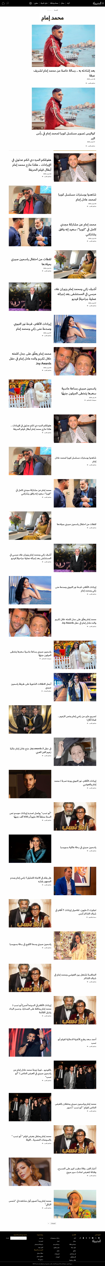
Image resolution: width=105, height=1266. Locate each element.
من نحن (41, 1238)
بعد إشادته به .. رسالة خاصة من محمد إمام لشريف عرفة (64, 73)
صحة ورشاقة (54, 3)
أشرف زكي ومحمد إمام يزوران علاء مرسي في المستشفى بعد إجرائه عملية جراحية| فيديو (75, 294)
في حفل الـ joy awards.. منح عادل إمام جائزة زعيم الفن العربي (30, 750)
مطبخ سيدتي (40, 1256)
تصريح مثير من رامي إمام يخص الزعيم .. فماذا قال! (77, 718)
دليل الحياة (44, 3)
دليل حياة (73, 1247)
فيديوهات (57, 1254)
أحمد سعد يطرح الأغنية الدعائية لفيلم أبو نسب (77, 1041)
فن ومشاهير (73, 1254)
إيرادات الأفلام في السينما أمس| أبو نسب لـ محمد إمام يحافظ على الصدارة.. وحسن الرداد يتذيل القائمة (30, 1008)
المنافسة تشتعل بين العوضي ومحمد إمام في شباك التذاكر (75, 976)
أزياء (68, 3)
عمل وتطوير (56, 1247)
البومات (57, 1257)
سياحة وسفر (56, 1244)
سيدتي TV (40, 1259)
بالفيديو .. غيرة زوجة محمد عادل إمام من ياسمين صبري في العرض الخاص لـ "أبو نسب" (32, 1073)
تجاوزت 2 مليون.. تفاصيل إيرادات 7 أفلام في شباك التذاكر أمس (75, 912)
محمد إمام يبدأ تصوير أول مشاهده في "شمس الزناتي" (30, 1202)
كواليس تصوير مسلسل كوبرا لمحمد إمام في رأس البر (65, 136)
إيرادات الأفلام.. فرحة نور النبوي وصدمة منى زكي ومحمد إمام (32, 326)
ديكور (58, 1251)
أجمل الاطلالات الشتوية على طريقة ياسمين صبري (31, 686)
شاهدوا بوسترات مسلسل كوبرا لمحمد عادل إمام (77, 197)
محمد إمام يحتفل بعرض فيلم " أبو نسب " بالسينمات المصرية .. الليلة (31, 1138)
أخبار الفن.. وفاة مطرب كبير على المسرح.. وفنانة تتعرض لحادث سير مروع (76, 1170)
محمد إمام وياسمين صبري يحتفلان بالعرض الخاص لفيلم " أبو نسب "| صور (75, 1106)
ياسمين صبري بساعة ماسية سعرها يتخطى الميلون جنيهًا (78, 391)
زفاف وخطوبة (72, 1260)
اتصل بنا (41, 1241)
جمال (62, 3)
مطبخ (36, 3)
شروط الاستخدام (39, 1244)
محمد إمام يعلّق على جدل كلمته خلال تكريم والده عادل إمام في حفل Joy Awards (30, 358)
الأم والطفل (73, 1257)
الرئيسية (56, 10)
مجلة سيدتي (40, 1253)
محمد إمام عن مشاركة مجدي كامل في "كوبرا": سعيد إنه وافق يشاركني (77, 229)
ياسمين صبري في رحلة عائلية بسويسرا (78, 847)
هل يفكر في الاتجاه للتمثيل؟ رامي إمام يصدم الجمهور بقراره (30, 879)
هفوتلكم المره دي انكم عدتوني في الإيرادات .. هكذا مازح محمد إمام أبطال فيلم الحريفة (31, 164)
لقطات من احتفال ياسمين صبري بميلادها (31, 262)
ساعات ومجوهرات (54, 1238)
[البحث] (7, 3)
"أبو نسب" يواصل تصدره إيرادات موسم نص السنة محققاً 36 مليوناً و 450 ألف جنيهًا (30, 815)
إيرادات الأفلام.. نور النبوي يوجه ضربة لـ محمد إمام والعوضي (75, 783)
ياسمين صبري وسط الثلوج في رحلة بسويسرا (30, 944)
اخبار (58, 1241)
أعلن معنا (40, 1247)
